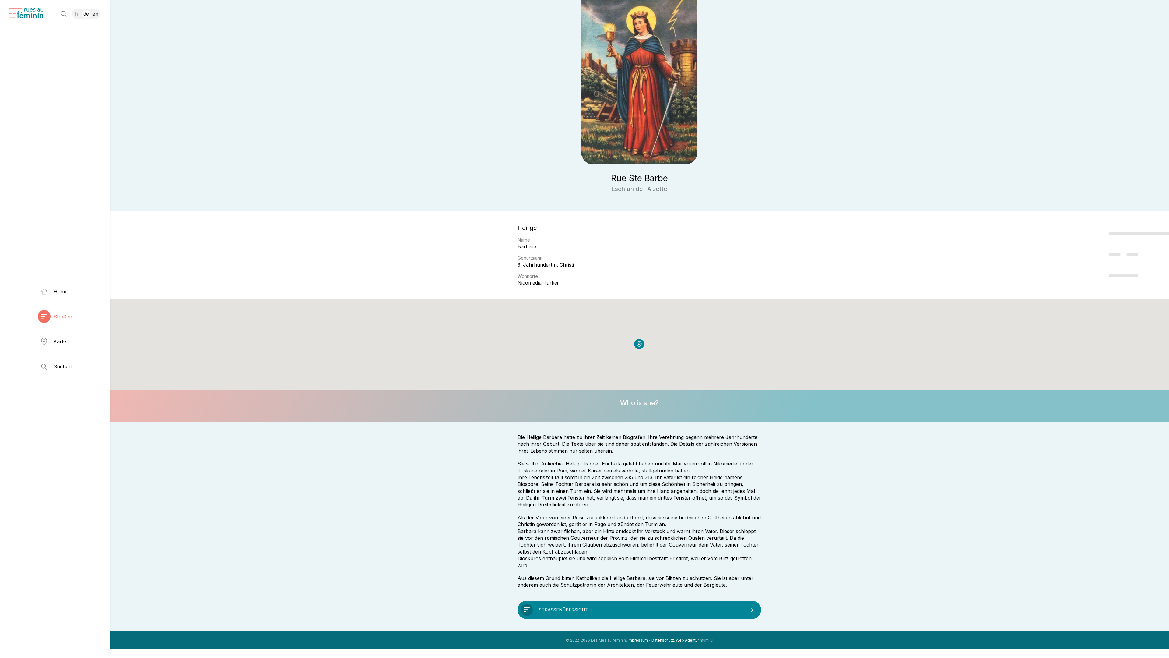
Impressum (638, 640)
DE (86, 14)
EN (95, 14)
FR (77, 14)
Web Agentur (687, 640)
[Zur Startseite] (26, 13)
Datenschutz (662, 640)
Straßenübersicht (563, 610)
